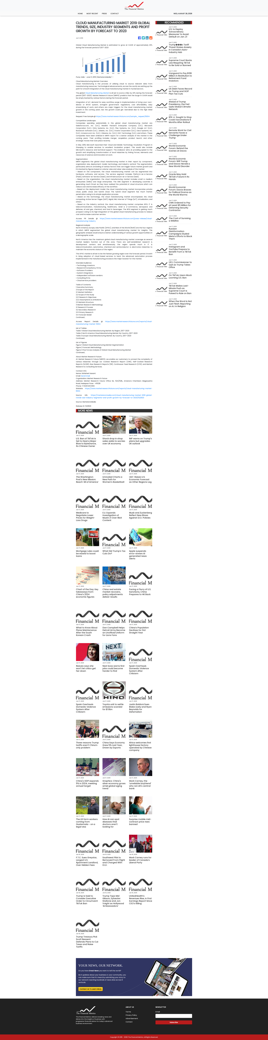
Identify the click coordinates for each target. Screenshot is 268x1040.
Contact (129, 1022)
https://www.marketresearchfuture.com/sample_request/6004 (123, 116)
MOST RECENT (92, 13)
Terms (128, 1012)
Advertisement (132, 1018)
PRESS (104, 13)
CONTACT (115, 13)
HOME (80, 13)
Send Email (85, 376)
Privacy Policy (131, 1015)
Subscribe (174, 1022)
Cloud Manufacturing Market (97, 93)
